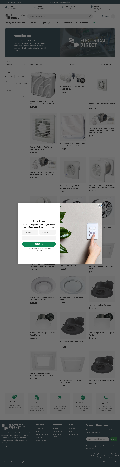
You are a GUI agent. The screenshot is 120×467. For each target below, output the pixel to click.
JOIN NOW (39, 244)
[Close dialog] (99, 205)
